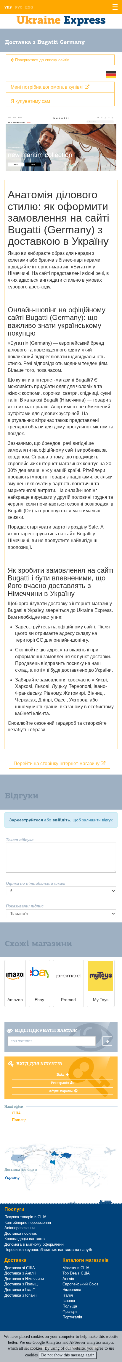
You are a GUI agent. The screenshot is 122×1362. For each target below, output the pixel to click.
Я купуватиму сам (30, 101)
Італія (67, 1295)
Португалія (72, 1317)
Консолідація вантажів (24, 1238)
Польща (19, 1119)
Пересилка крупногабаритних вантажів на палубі (48, 1249)
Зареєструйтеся (26, 820)
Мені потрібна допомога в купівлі (48, 86)
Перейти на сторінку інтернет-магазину (57, 763)
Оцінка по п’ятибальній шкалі (35, 883)
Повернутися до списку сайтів (41, 59)
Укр (8, 7)
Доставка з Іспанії (20, 1295)
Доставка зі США (19, 1268)
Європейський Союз (80, 1284)
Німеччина (71, 1289)
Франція (69, 1311)
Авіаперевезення (19, 1228)
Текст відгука (19, 840)
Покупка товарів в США (25, 1217)
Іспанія (68, 1300)
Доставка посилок (20, 1233)
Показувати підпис (25, 906)
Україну (12, 1177)
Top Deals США (76, 1273)
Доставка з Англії (20, 1273)
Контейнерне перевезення (27, 1222)
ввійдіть (61, 820)
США (16, 1112)
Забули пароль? (61, 1091)
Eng (29, 7)
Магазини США (75, 1268)
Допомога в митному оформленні (34, 1244)
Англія (68, 1279)
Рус (18, 7)
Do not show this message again (67, 1355)
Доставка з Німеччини (24, 1279)
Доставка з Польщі (21, 1284)
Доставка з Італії (19, 1289)
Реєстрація (60, 1082)
